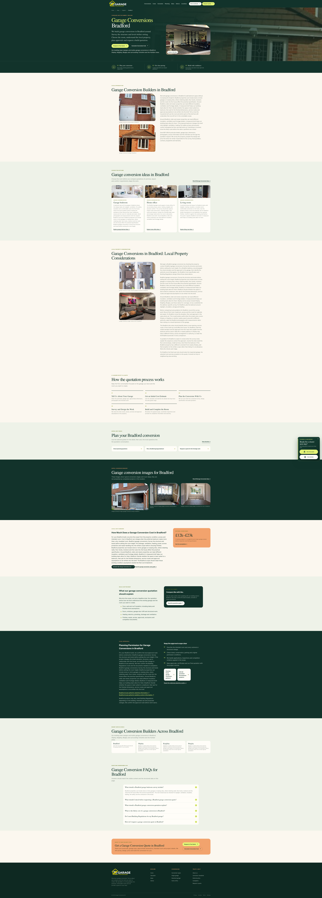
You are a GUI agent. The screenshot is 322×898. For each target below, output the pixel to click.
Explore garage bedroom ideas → (121, 229)
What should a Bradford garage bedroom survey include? (161, 787)
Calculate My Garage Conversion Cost (123, 566)
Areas (118, 10)
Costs (154, 3)
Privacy (195, 895)
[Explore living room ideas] (194, 191)
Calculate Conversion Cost (139, 45)
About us (195, 873)
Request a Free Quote (120, 45)
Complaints (195, 880)
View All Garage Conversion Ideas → (201, 181)
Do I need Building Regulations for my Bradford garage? (161, 816)
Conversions (147, 3)
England (124, 10)
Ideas (172, 3)
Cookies (200, 895)
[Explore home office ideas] (161, 191)
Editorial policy (196, 878)
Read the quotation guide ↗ (175, 603)
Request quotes (208, 3)
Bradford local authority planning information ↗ (134, 693)
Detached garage (176, 878)
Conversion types (176, 873)
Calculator (160, 3)
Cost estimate (310, 457)
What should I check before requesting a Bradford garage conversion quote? (161, 800)
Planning (167, 3)
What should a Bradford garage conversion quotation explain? (161, 805)
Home (113, 10)
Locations (184, 3)
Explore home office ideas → (154, 229)
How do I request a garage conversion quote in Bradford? (161, 822)
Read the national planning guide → (175, 683)
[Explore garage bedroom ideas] (128, 191)
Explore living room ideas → (187, 229)
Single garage (175, 875)
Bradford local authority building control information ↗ (136, 695)
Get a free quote (310, 451)
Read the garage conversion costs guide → (146, 566)
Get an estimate (195, 3)
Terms (204, 895)
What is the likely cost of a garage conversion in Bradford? (161, 811)
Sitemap (208, 895)
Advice (178, 3)
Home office (175, 880)
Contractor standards (198, 875)
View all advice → (206, 441)
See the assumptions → (181, 544)
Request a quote (197, 883)
